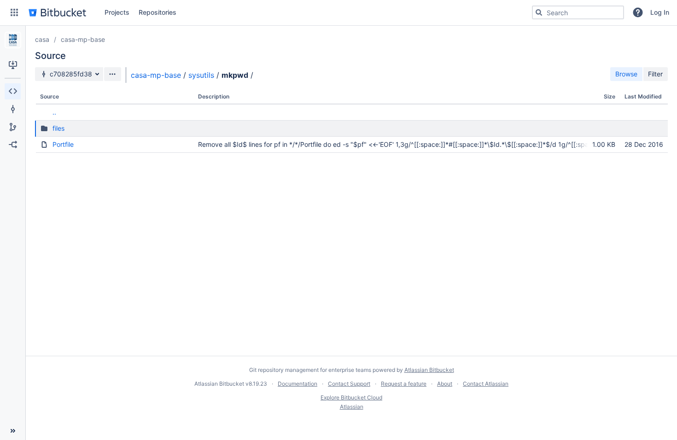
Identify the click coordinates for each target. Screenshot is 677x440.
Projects (117, 12)
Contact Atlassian (485, 383)
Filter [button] (655, 74)
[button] (14, 12)
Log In (659, 12)
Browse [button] (626, 74)
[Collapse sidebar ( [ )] (13, 431)
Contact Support (349, 383)
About (444, 383)
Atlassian (351, 406)
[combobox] (578, 12)
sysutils (201, 75)
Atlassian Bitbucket (429, 369)
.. (54, 112)
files (58, 128)
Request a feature (403, 383)
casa (42, 39)
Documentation (297, 383)
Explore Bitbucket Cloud (351, 397)
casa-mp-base (83, 39)
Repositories (157, 12)
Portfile (63, 144)
